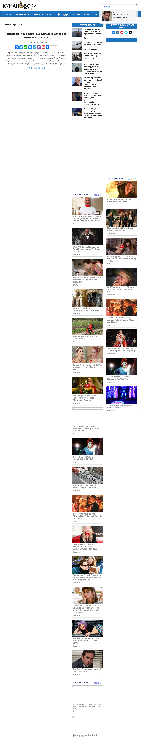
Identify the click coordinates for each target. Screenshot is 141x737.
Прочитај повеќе (36, 68)
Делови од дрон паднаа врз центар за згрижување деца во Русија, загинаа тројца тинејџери (93, 113)
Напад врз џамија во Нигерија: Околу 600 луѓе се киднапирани (92, 56)
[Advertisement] (121, 77)
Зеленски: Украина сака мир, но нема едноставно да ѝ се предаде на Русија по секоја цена (93, 69)
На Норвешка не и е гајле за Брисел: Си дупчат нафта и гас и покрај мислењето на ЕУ (93, 33)
